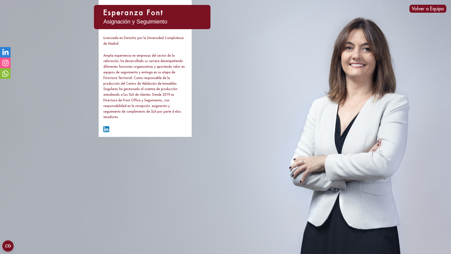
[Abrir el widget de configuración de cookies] (8, 246)
